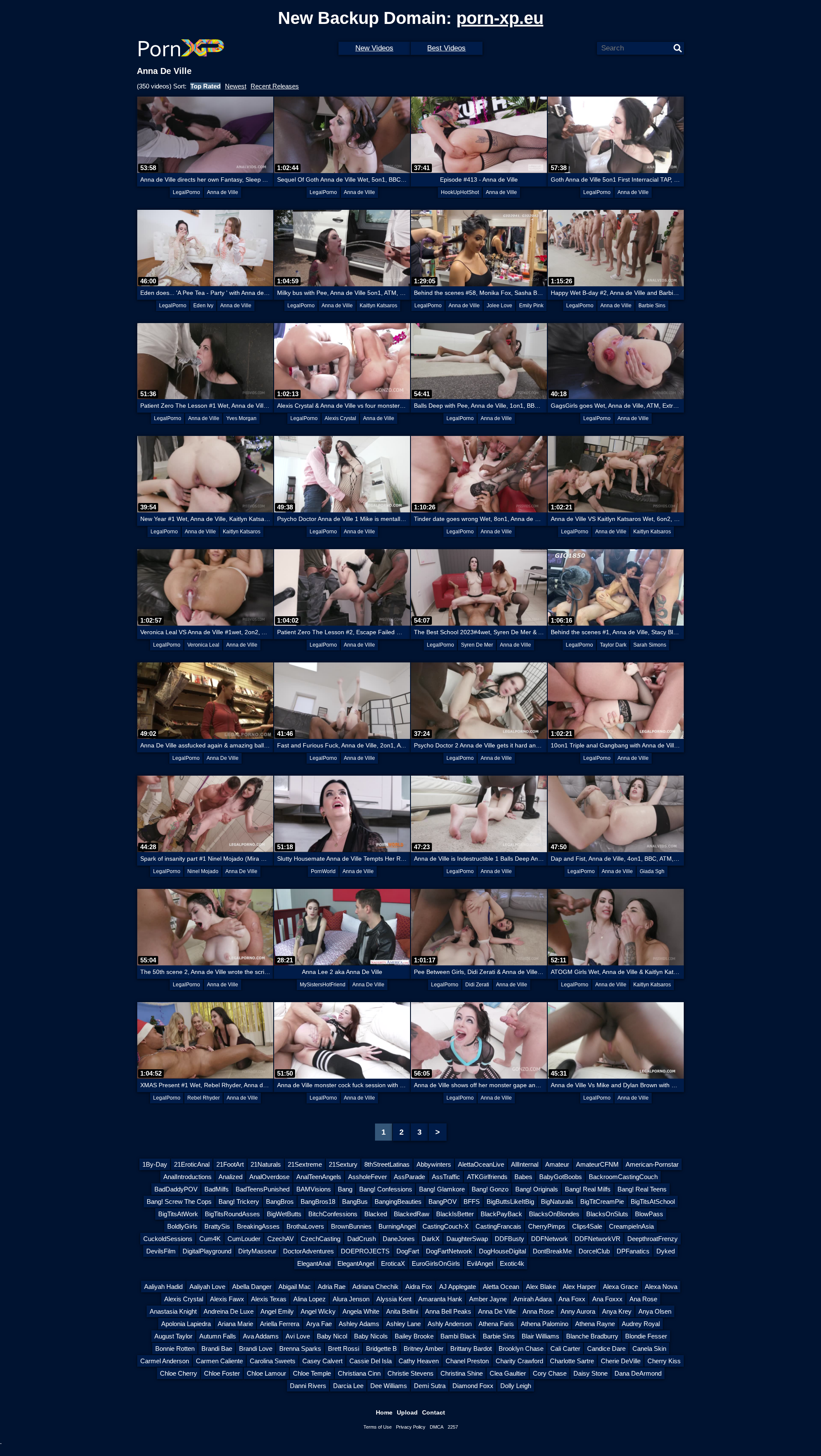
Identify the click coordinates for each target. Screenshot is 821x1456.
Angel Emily (277, 1311)
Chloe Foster (222, 1373)
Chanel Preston (467, 1361)
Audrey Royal (641, 1323)
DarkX (431, 1238)
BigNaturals (557, 1201)
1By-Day (154, 1164)
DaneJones (399, 1238)
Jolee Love (499, 306)
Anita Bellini (402, 1311)
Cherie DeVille (621, 1361)
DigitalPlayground (207, 1251)
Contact (433, 1412)
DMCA (436, 1427)
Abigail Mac (294, 1286)
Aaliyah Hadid (163, 1286)
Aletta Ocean (501, 1286)
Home (384, 1412)
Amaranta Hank (440, 1299)
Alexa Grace (620, 1286)
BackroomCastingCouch (623, 1176)
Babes (523, 1176)
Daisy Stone (590, 1373)
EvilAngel (480, 1263)
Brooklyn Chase (521, 1348)
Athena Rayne (595, 1323)
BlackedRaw (411, 1214)
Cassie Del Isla (370, 1361)
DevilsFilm (161, 1251)
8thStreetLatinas (387, 1164)
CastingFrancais (498, 1226)
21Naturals (266, 1164)
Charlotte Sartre (572, 1361)
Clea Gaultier (508, 1373)
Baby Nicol (332, 1336)
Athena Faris (496, 1323)
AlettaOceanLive (481, 1164)
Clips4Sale (587, 1226)
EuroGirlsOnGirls (436, 1263)
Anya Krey (617, 1311)
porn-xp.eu (499, 18)
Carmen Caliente (219, 1361)
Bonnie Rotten (175, 1348)
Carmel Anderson (164, 1361)
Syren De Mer (477, 645)
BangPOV (442, 1201)
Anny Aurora (578, 1311)
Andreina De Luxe (229, 1311)
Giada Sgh (652, 871)
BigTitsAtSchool (653, 1201)
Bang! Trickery (239, 1201)
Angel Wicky (318, 1311)
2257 (453, 1427)
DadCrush (361, 1238)
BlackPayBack (501, 1214)
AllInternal (524, 1164)
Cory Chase (550, 1373)
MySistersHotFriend (323, 985)
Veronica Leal (203, 645)
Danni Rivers (308, 1385)
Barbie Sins (651, 306)
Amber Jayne (488, 1299)
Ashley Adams (359, 1323)
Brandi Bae (216, 1348)
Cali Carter (565, 1348)
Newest (235, 86)
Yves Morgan (241, 418)
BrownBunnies (351, 1226)
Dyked (665, 1251)
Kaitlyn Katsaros (378, 306)
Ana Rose (643, 1299)
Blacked (375, 1214)
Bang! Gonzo (490, 1189)
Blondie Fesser (646, 1336)
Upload (407, 1412)
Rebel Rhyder (203, 1098)
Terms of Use (377, 1427)
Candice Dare (606, 1348)
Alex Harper (579, 1286)
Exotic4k (512, 1263)
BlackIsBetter (455, 1214)
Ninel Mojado (203, 871)
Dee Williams (388, 1385)
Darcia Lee (348, 1385)
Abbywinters (433, 1164)
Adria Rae (332, 1286)
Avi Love (298, 1336)
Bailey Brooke (414, 1336)
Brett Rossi (343, 1348)
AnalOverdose (269, 1176)
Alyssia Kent (393, 1299)
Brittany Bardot (471, 1348)
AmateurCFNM (597, 1164)
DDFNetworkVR (597, 1238)
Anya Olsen (654, 1311)
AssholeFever (367, 1176)
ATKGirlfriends (487, 1176)
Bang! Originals (536, 1189)
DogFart (407, 1251)
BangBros (280, 1201)
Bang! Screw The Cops (179, 1201)
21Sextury (343, 1164)
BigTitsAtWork (178, 1214)
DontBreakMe (552, 1251)
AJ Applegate (457, 1286)
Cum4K (210, 1238)
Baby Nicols (371, 1336)
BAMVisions (313, 1189)
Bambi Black (458, 1336)
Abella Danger (252, 1286)
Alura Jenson (351, 1299)
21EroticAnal (192, 1164)
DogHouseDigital (502, 1251)
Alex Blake (541, 1286)
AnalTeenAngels (318, 1176)
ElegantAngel (355, 1263)
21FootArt (230, 1164)
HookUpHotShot (460, 192)
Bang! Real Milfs (588, 1189)
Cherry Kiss (664, 1361)
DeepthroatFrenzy (652, 1238)
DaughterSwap (467, 1238)
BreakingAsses (258, 1226)
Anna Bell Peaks (448, 1311)
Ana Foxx (571, 1299)
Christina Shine (461, 1373)
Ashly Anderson (450, 1323)
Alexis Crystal (340, 418)
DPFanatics (633, 1251)
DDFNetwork (549, 1238)
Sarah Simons (649, 645)
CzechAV (280, 1238)
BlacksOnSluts (607, 1214)
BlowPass (649, 1214)
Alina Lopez (309, 1299)
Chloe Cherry (178, 1373)
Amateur (557, 1164)
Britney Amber (423, 1348)
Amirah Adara (533, 1299)
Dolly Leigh (515, 1385)
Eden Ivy (203, 306)
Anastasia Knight (173, 1311)
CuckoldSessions (167, 1238)
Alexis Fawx (227, 1299)
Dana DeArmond (638, 1373)
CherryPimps (546, 1226)
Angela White (361, 1311)
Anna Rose (538, 1311)
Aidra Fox (418, 1286)
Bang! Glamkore (442, 1189)
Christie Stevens (410, 1373)
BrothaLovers (305, 1226)
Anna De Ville (223, 758)
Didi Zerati (477, 985)
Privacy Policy (410, 1427)
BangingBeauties (398, 1201)
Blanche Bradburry (592, 1336)
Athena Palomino (544, 1323)
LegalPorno (186, 192)
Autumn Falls (217, 1336)
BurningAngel (397, 1226)
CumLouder (243, 1238)
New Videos (374, 48)
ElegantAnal (314, 1263)
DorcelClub (594, 1251)
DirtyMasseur (257, 1251)
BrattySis (217, 1226)
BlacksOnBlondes (554, 1214)
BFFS (472, 1201)
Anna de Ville (222, 192)
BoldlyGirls (182, 1226)
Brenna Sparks (300, 1348)
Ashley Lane (403, 1323)
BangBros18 (318, 1201)
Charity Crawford (519, 1361)
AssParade (409, 1176)
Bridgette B (381, 1348)
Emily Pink (531, 306)
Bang (345, 1189)
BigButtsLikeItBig (510, 1201)
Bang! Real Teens (642, 1189)
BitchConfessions (332, 1214)
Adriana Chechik (375, 1286)
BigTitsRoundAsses (232, 1214)
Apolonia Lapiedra (186, 1323)
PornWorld (323, 871)
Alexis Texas (268, 1299)
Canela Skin (649, 1348)
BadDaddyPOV (176, 1189)
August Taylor (173, 1336)
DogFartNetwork (449, 1251)
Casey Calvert (322, 1361)
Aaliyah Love (207, 1286)
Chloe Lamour (266, 1373)
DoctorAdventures (308, 1251)
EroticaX (393, 1263)
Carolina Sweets (272, 1361)
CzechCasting (320, 1238)
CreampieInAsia (631, 1226)
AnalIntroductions (187, 1176)
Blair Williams (540, 1336)
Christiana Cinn (359, 1373)
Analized (230, 1176)
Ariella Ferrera (279, 1323)
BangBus (355, 1201)
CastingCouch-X (445, 1226)
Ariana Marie (235, 1323)
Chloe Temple (312, 1373)
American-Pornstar (652, 1164)
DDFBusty (509, 1238)
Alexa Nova (661, 1286)
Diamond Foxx (472, 1385)
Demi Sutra (430, 1385)
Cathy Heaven (419, 1361)
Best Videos (446, 48)
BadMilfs (216, 1189)
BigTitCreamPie (602, 1201)
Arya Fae (319, 1323)
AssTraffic (446, 1176)
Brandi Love (255, 1348)
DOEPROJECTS (365, 1251)
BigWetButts (284, 1214)
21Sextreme (305, 1164)
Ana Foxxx (607, 1299)
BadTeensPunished (262, 1189)
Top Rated (205, 86)
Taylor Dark (613, 645)
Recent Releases (275, 86)
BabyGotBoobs (560, 1176)
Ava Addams (261, 1336)
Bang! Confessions (385, 1189)
